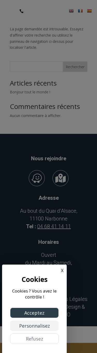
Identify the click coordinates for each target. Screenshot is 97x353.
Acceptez (34, 313)
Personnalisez (34, 326)
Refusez (34, 339)
